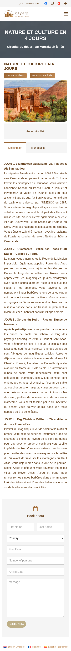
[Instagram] (52, 3)
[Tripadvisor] (65, 3)
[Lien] (16, 13)
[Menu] (66, 14)
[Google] (59, 3)
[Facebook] (45, 3)
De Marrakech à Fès (49, 46)
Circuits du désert (20, 46)
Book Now (16, 624)
